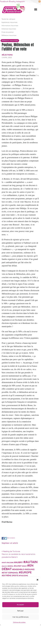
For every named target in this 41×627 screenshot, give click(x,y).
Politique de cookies (19, 622)
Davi (25, 566)
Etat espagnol (10, 572)
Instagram (20, 1)
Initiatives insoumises (9, 29)
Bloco (5, 566)
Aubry (19, 562)
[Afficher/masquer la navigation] (36, 9)
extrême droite (10, 575)
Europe (26, 572)
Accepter (20, 604)
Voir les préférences (20, 617)
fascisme (24, 575)
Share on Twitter (5, 538)
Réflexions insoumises (9, 35)
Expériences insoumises (9, 22)
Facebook (4, 1)
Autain (32, 562)
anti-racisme (8, 562)
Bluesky (12, 1)
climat (18, 566)
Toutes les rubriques (8, 19)
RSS (39, 1)
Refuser (20, 611)
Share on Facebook (3, 538)
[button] (37, 580)
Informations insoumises (10, 25)
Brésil (10, 566)
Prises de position (8, 32)
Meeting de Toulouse (11, 551)
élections (8, 55)
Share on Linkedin (11, 538)
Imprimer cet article (10, 543)
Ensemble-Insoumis (24, 569)
